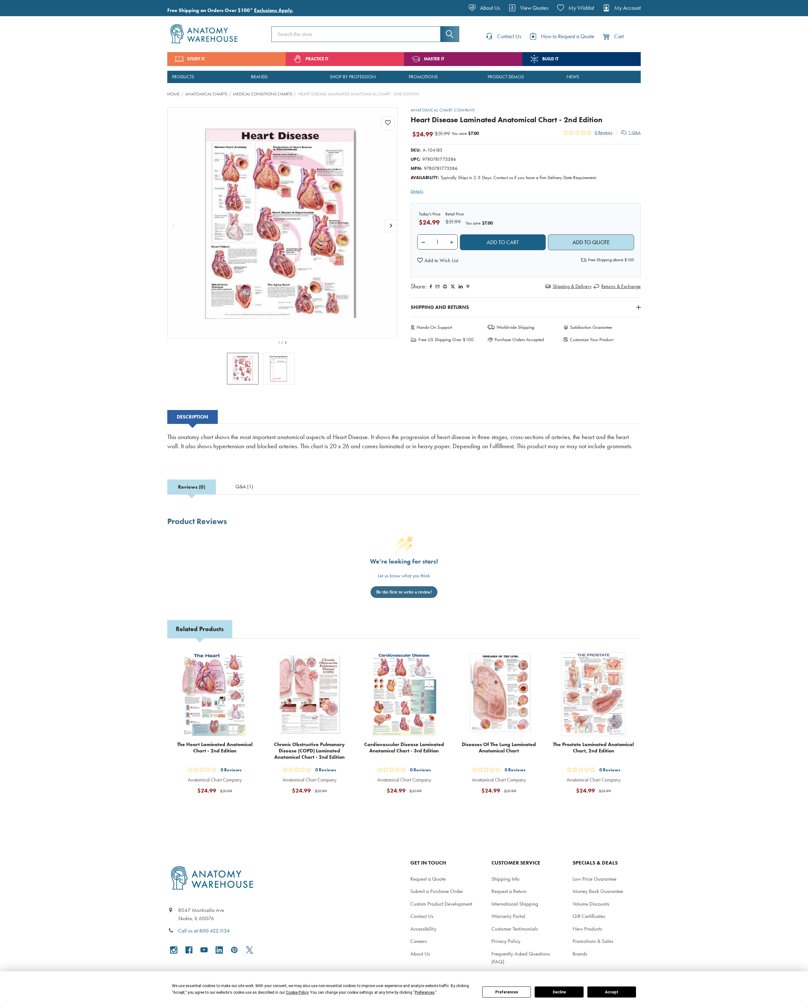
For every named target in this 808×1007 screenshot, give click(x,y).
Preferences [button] (425, 992)
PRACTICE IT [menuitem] (317, 59)
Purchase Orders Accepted (519, 339)
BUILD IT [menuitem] (550, 59)
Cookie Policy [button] (297, 992)
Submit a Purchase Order (436, 891)
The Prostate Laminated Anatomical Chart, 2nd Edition (593, 747)
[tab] (192, 417)
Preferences (506, 992)
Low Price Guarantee (594, 879)
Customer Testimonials (514, 929)
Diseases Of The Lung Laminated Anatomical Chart (499, 747)
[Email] (437, 286)
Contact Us (421, 916)
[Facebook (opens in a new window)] (188, 950)
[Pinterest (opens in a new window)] (467, 286)
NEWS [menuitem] (573, 77)
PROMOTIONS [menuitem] (423, 77)
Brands (580, 953)
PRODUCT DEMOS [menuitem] (506, 77)
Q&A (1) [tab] (244, 487)
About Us (420, 953)
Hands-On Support (434, 327)
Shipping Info (505, 879)
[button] (437, 260)
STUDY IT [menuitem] (196, 59)
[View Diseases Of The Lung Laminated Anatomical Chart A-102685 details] (498, 694)
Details (417, 191)
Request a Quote (428, 879)
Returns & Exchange (621, 286)
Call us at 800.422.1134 (204, 930)
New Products (587, 929)
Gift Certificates (589, 916)
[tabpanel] (404, 446)
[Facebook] (431, 286)
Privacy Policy (505, 941)
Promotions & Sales (593, 941)
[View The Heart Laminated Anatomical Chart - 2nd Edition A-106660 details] (214, 694)
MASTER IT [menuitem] (434, 59)
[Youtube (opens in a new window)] (204, 950)
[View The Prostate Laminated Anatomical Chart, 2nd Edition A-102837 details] (593, 694)
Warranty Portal (508, 916)
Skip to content (19, 7)
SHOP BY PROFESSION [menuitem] (353, 77)
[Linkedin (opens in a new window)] (461, 286)
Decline (559, 992)
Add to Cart (218, 805)
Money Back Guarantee (598, 891)
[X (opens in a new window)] (249, 950)
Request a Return (508, 891)
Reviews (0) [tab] (191, 487)
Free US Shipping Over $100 (446, 339)
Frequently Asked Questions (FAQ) (520, 957)
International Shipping (514, 904)
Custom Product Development (441, 904)
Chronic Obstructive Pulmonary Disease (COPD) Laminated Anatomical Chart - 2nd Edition (309, 750)
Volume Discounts (591, 904)
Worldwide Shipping (515, 327)
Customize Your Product (591, 339)
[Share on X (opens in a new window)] (453, 286)
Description (192, 417)
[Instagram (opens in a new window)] (173, 950)
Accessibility (423, 929)
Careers (418, 941)
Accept (611, 992)
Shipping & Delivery (572, 286)
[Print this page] (445, 286)
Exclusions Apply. (273, 10)
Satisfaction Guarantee (591, 327)
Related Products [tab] (200, 629)
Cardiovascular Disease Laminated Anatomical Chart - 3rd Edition (404, 747)
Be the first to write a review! (404, 592)
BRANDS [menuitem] (259, 77)
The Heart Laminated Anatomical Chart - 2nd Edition (214, 747)
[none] (282, 223)
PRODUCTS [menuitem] (183, 77)
